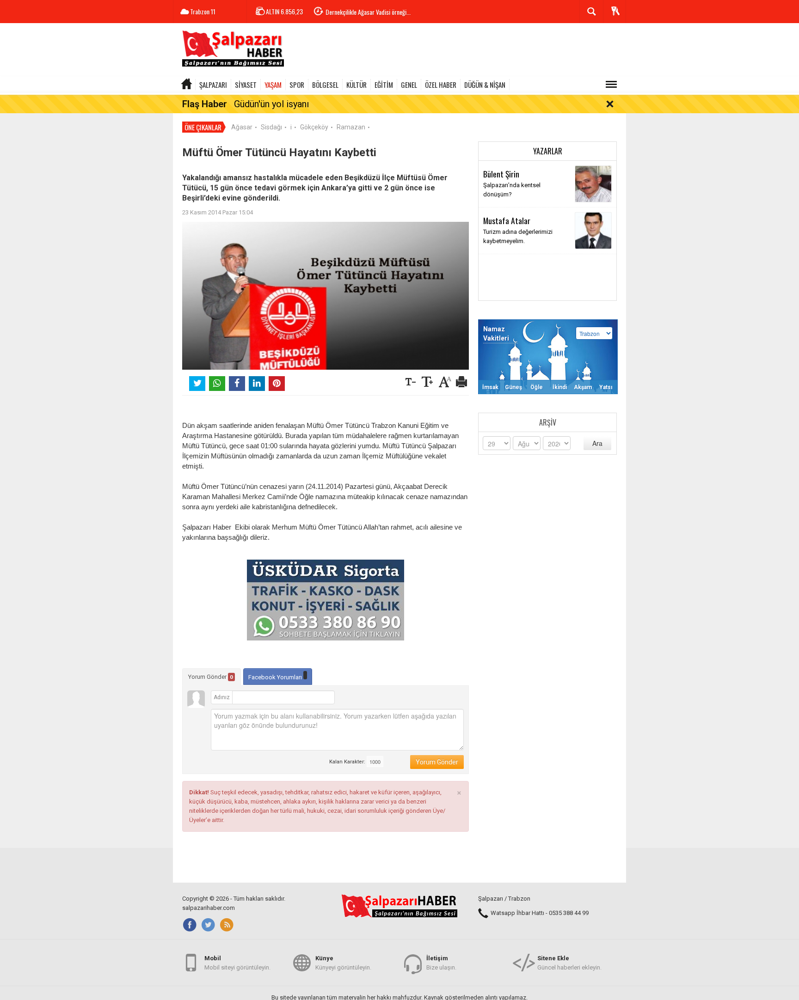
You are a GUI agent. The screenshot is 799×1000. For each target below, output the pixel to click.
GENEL (409, 84)
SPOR (296, 84)
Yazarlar (547, 151)
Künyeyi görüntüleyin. (343, 963)
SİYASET (246, 84)
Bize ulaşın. (441, 963)
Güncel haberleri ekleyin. (569, 963)
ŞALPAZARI (213, 84)
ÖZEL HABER (440, 84)
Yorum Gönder (210, 676)
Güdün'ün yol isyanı (271, 104)
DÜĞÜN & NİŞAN (484, 84)
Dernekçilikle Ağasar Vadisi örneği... (368, 12)
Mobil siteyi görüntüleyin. (237, 963)
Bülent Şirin (501, 174)
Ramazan (351, 127)
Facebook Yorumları (275, 677)
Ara (597, 443)
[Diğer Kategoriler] (611, 84)
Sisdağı (271, 127)
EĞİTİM (384, 84)
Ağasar (241, 127)
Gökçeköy (314, 127)
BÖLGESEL (325, 84)
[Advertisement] (457, 51)
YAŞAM (273, 84)
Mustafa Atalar (506, 220)
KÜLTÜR (356, 84)
